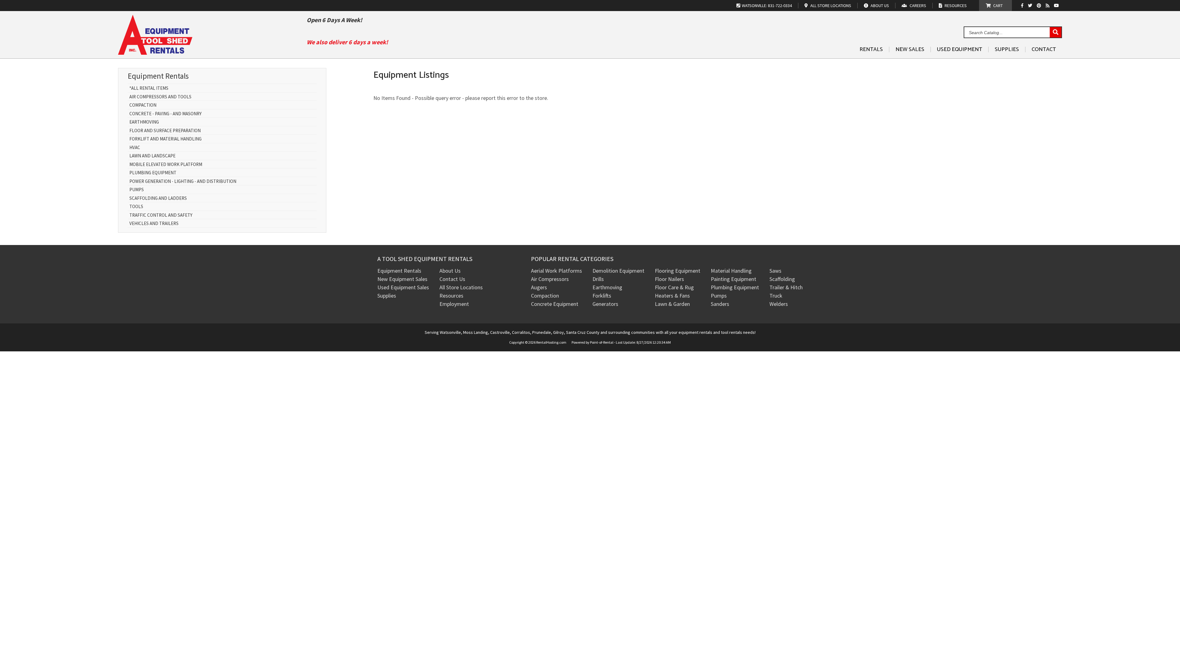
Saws (775, 270)
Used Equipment (959, 49)
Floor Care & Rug (674, 287)
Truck (775, 295)
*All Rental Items (148, 88)
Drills (598, 279)
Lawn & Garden (672, 303)
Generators (605, 303)
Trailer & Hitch (786, 287)
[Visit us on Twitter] (1030, 5)
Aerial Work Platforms (556, 270)
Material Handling (731, 270)
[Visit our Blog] (1048, 5)
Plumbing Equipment (152, 173)
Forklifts (601, 295)
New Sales (909, 49)
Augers (539, 287)
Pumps (136, 189)
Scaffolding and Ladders (158, 198)
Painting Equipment (733, 279)
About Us (450, 270)
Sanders (720, 303)
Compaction (142, 105)
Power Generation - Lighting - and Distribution (182, 181)
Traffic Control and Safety (160, 215)
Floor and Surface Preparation (165, 130)
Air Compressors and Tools (160, 97)
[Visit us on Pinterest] (1039, 5)
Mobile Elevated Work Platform (165, 164)
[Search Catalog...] (1055, 32)
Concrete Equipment (554, 303)
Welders (778, 303)
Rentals (871, 49)
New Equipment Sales (402, 279)
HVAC (134, 147)
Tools (136, 206)
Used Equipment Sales (403, 287)
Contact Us (452, 279)
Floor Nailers (669, 279)
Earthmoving (144, 122)
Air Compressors (550, 279)
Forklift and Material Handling (165, 139)
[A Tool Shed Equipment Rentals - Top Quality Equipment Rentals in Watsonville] (155, 52)
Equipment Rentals (399, 270)
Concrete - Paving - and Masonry (165, 114)
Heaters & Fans (672, 295)
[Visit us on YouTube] (1057, 5)
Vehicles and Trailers (154, 223)
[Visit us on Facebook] (1023, 5)
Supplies (1007, 49)
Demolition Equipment (618, 270)
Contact (1044, 49)
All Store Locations (461, 287)
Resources (451, 295)
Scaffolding (782, 279)
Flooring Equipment (677, 270)
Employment (454, 303)
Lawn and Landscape (152, 156)
